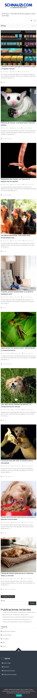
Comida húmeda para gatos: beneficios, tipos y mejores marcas (18, 612)
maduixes (14, 71)
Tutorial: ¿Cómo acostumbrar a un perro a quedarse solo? (17, 621)
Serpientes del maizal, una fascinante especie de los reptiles (17, 617)
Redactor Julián (16, 128)
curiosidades (5, 638)
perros (4, 251)
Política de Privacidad (10, 674)
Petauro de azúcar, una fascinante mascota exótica (15, 614)
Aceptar (19, 695)
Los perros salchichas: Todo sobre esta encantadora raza (16, 619)
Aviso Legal (7, 663)
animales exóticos (7, 138)
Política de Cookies (9, 670)
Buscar (3, 600)
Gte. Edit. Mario (16, 297)
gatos (4, 82)
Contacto (6, 667)
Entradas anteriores (8, 596)
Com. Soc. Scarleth (16, 184)
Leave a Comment (24, 71)
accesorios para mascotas (9, 589)
